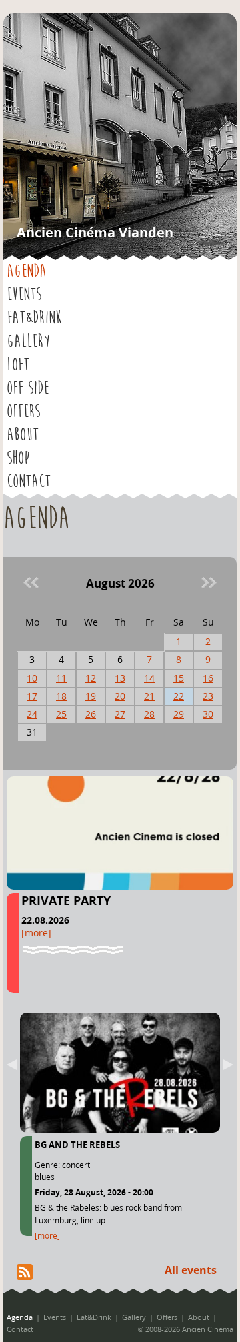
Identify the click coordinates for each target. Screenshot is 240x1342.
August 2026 (120, 583)
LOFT (18, 365)
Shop (18, 458)
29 (178, 714)
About (23, 435)
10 (32, 678)
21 (149, 696)
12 (90, 678)
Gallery (28, 341)
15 (178, 678)
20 (120, 696)
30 (208, 714)
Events (24, 294)
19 (90, 696)
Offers (23, 411)
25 (61, 714)
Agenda (27, 271)
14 (149, 678)
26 (90, 714)
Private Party (66, 900)
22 (178, 696)
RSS (25, 1272)
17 (32, 696)
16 (208, 678)
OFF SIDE (28, 388)
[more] (36, 932)
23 (208, 696)
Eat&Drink (34, 318)
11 (61, 678)
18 (61, 696)
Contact (29, 481)
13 (120, 678)
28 (149, 714)
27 (120, 714)
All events (191, 1270)
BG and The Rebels (77, 1145)
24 (32, 714)
